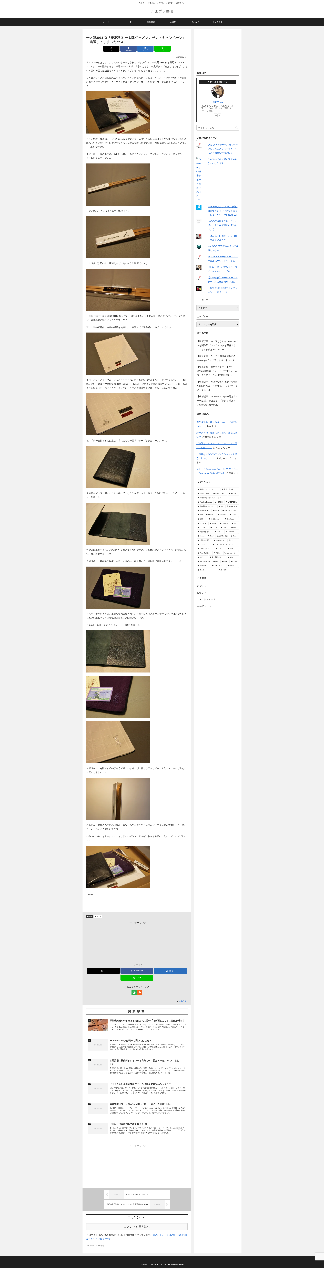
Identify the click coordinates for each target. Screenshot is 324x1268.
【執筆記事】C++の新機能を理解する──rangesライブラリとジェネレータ (216, 358)
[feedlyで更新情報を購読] (134, 992)
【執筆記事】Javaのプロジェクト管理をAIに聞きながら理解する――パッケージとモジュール (217, 385)
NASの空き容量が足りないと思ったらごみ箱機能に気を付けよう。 (222, 225)
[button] (236, 127)
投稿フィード (204, 593)
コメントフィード (206, 599)
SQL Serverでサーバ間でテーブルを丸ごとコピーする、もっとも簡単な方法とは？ (223, 149)
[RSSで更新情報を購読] (139, 992)
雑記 (90, 916)
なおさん (218, 101)
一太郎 (99, 916)
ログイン (201, 586)
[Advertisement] (137, 942)
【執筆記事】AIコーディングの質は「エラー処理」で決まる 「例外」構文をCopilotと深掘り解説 (217, 400)
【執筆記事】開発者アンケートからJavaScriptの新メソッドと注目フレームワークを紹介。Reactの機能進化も (217, 371)
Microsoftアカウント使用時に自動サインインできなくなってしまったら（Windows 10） (223, 210)
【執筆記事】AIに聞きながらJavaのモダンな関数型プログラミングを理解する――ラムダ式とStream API (217, 345)
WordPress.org (204, 606)
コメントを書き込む (137, 1226)
